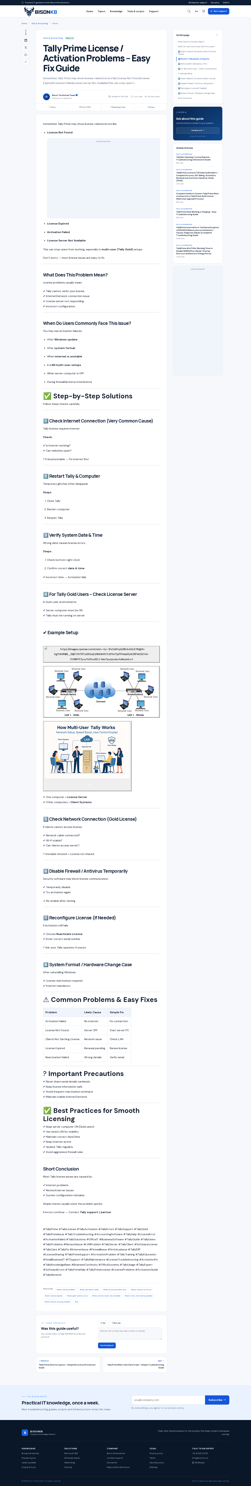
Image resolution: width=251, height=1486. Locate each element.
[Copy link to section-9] (131, 872)
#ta (76, 1302)
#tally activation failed (89, 1290)
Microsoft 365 (71, 1453)
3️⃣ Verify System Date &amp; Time (192, 64)
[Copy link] (26, 62)
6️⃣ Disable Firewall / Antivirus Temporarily (195, 83)
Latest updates (29, 1462)
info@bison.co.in (200, 1458)
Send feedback (107, 1345)
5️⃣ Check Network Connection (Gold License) (196, 78)
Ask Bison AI (197, 130)
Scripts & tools (29, 1467)
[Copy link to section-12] (82, 1169)
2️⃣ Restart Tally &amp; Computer (194, 59)
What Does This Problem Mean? (191, 42)
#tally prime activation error (115, 1290)
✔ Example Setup (185, 73)
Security (215, 2)
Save (53, 107)
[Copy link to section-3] (156, 421)
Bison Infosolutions (116, 1453)
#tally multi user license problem (138, 1296)
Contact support (115, 1458)
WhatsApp (199, 1462)
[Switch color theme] (204, 11)
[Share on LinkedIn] (26, 41)
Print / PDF (86, 107)
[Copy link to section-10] (119, 918)
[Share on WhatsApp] (26, 55)
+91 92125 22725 (200, 1453)
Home (89, 11)
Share (151, 107)
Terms (152, 1458)
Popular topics (29, 1458)
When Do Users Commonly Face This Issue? (196, 46)
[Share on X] (26, 48)
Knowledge (116, 11)
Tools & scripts (135, 11)
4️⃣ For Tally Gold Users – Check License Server (197, 69)
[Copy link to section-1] (111, 275)
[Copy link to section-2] (134, 324)
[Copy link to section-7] (81, 633)
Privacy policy (156, 1453)
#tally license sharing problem (57, 1302)
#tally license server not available (106, 1296)
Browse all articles (30, 1453)
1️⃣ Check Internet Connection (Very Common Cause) (197, 52)
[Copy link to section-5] (106, 536)
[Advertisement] (103, 179)
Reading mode (118, 107)
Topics (101, 11)
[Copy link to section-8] (140, 820)
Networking (69, 1462)
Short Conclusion (185, 98)
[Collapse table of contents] (216, 35)
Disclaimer (112, 1462)
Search (220, 21)
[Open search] (189, 11)
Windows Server (72, 1458)
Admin (226, 2)
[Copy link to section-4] (103, 477)
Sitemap (154, 1467)
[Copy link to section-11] (135, 965)
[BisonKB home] (40, 11)
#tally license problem (66, 1290)
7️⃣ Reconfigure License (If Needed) (192, 88)
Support (154, 11)
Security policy (157, 1462)
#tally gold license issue (77, 1296)
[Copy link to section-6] (140, 595)
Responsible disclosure (118, 1467)
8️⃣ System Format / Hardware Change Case (196, 93)
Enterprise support (198, 2)
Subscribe (215, 1400)
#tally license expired (53, 1296)
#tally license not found (141, 1290)
